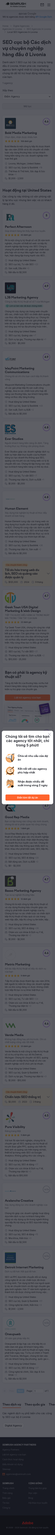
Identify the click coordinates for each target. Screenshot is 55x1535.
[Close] (49, 734)
